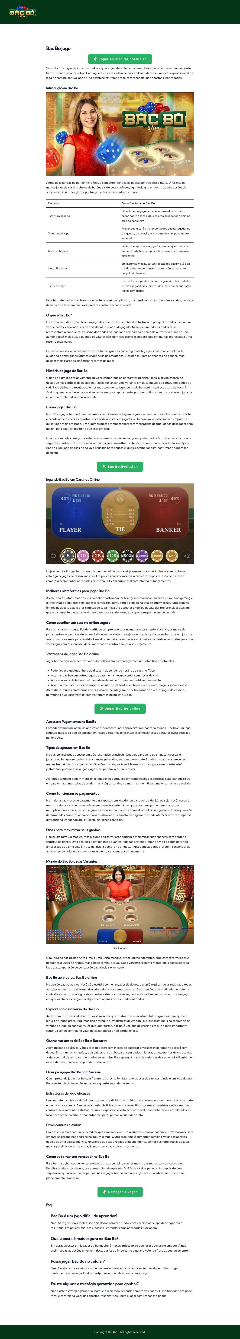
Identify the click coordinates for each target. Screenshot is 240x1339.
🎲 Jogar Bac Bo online (120, 709)
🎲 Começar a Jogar (120, 1192)
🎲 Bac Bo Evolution (120, 467)
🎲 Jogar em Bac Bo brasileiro (120, 59)
